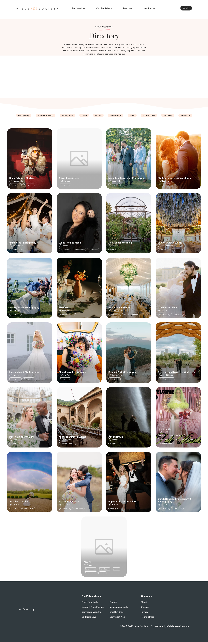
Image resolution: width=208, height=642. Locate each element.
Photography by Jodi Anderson (175, 178)
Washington (18, 246)
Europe (115, 246)
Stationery (167, 115)
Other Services (65, 249)
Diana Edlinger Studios (21, 178)
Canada (164, 432)
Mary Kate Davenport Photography (127, 178)
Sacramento (117, 375)
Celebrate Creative (178, 626)
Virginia (16, 375)
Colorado (66, 181)
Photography (23, 115)
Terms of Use (147, 617)
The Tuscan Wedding (120, 243)
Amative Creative (18, 501)
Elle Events (65, 307)
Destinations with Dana (22, 437)
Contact (145, 607)
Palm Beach (67, 440)
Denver (164, 504)
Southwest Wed (117, 617)
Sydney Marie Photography (24, 307)
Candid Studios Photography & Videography (175, 500)
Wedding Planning (45, 115)
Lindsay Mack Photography (24, 372)
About (144, 602)
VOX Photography (69, 501)
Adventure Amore (69, 178)
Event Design (115, 115)
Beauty (181, 435)
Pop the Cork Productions (122, 501)
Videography (67, 115)
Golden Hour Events (119, 307)
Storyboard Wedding (91, 612)
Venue (84, 115)
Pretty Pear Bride (90, 602)
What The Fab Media (70, 243)
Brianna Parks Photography (123, 372)
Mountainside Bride (119, 607)
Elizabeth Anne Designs (93, 607)
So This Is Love (89, 617)
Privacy (144, 612)
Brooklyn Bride (117, 612)
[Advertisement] (104, 77)
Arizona (115, 504)
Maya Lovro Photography (72, 372)
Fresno (65, 246)
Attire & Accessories (167, 435)
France (90, 565)
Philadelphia (166, 181)
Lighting (116, 569)
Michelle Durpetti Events (72, 437)
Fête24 (87, 562)
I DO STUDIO (164, 429)
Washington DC (68, 310)
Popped (113, 602)
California (66, 504)
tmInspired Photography (22, 243)
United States (167, 246)
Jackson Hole (18, 181)
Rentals (98, 115)
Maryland (116, 181)
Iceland (115, 440)
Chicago (16, 310)
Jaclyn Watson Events (170, 243)
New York (66, 375)
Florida (16, 440)
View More (185, 115)
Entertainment (149, 115)
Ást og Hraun (115, 437)
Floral (132, 115)
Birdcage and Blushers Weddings (176, 372)
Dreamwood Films (167, 307)
